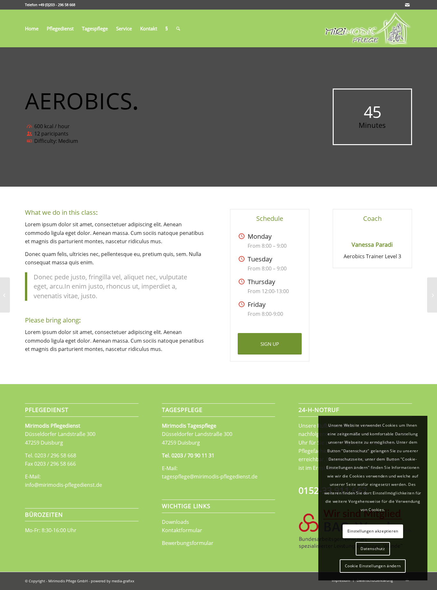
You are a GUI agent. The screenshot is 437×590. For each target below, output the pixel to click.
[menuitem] (32, 28)
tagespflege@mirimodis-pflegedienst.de (210, 476)
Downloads (175, 521)
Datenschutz (373, 548)
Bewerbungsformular (187, 543)
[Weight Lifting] (5, 295)
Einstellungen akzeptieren (372, 531)
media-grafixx (123, 580)
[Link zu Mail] (407, 5)
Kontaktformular (182, 530)
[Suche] (178, 28)
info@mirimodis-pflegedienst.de (63, 484)
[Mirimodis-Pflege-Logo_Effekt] (367, 28)
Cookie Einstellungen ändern (373, 566)
